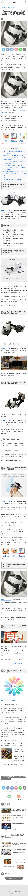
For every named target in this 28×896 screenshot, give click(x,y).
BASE (15, 749)
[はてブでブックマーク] (12, 49)
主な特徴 (7, 153)
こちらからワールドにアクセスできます (11, 663)
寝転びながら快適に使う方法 (13, 165)
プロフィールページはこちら (8, 700)
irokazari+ (14, 2)
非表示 (15, 148)
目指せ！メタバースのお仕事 (20, 776)
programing (5, 776)
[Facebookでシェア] (8, 49)
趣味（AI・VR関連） (7, 778)
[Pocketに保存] (16, 49)
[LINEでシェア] (20, 49)
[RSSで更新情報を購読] (19, 796)
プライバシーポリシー (7, 891)
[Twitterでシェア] (3, 49)
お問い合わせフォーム (20, 891)
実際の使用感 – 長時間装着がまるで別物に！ (13, 155)
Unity (11, 776)
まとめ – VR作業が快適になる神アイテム (12, 171)
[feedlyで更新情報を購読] (9, 796)
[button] (24, 49)
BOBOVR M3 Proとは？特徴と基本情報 (12, 151)
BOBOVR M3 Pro (6, 348)
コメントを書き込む (14, 878)
